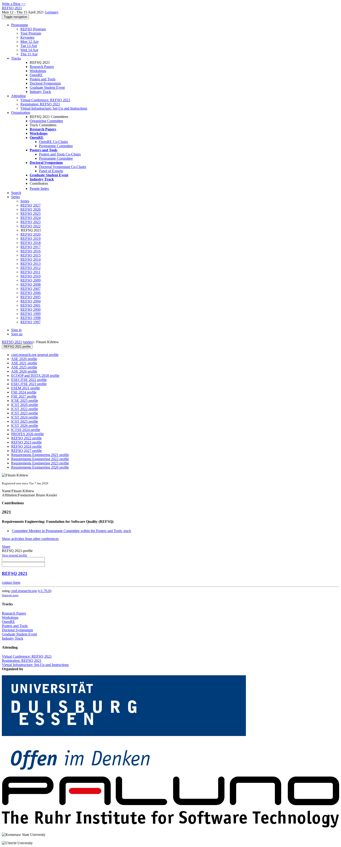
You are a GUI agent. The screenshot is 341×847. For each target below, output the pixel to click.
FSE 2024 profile (23, 392)
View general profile (14, 555)
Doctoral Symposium (45, 83)
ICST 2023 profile (24, 413)
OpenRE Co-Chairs (53, 142)
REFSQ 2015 (30, 255)
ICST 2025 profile (24, 421)
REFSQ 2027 (30, 205)
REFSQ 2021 (12, 342)
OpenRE (36, 75)
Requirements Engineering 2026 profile (40, 467)
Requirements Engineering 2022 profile (40, 459)
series (28, 342)
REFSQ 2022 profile (26, 438)
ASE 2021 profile (24, 363)
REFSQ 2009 (30, 280)
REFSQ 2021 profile (17, 346)
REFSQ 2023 (30, 222)
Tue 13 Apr (28, 46)
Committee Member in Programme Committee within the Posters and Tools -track (71, 531)
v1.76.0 (44, 591)
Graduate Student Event (47, 87)
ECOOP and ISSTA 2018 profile (35, 376)
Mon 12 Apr (29, 42)
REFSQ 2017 (30, 247)
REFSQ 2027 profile (26, 451)
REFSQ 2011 (30, 272)
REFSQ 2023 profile (26, 442)
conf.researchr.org (24, 591)
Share (6, 547)
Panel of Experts (51, 171)
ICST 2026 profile (24, 426)
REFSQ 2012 (30, 268)
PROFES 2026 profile (27, 434)
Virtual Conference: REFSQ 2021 (45, 100)
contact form (11, 582)
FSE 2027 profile (23, 396)
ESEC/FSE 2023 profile (29, 384)
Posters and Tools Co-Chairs (60, 154)
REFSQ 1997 (30, 322)
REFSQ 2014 (30, 259)
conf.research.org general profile (34, 355)
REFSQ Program (33, 29)
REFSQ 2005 (30, 297)
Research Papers (42, 67)
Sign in (16, 330)
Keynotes (27, 37)
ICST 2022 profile (24, 409)
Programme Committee (56, 146)
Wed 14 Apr (29, 50)
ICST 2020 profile (24, 405)
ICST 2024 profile (24, 417)
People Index (39, 188)
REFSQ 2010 (30, 276)
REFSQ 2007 (30, 289)
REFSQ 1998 (30, 318)
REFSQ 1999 (30, 314)
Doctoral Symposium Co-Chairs (62, 167)
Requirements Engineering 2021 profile (40, 455)
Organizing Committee (46, 121)
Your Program (30, 33)
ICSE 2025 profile (24, 401)
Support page (10, 595)
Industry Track (40, 92)
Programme (19, 25)
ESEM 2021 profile (25, 388)
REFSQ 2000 (30, 309)
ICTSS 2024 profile (25, 430)
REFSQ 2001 (30, 305)
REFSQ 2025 (30, 214)
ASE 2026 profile (24, 371)
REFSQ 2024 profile (26, 446)
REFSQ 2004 (30, 301)
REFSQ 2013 (30, 264)
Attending (18, 96)
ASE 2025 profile (24, 367)
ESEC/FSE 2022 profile (29, 380)
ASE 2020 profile (24, 359)
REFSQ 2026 (30, 209)
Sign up (17, 334)
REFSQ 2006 (30, 293)
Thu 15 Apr (29, 54)
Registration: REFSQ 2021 (40, 104)
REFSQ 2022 (30, 226)
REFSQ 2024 (30, 218)
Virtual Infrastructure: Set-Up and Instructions (53, 108)
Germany (51, 12)
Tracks (16, 58)
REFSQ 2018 (30, 243)
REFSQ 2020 (30, 234)
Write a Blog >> (14, 4)
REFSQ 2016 (30, 251)
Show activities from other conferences (30, 539)
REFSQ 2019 (30, 239)
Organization (20, 112)
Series (24, 201)
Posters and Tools (42, 79)
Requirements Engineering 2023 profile (40, 463)
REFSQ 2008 (30, 284)
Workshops (38, 71)
